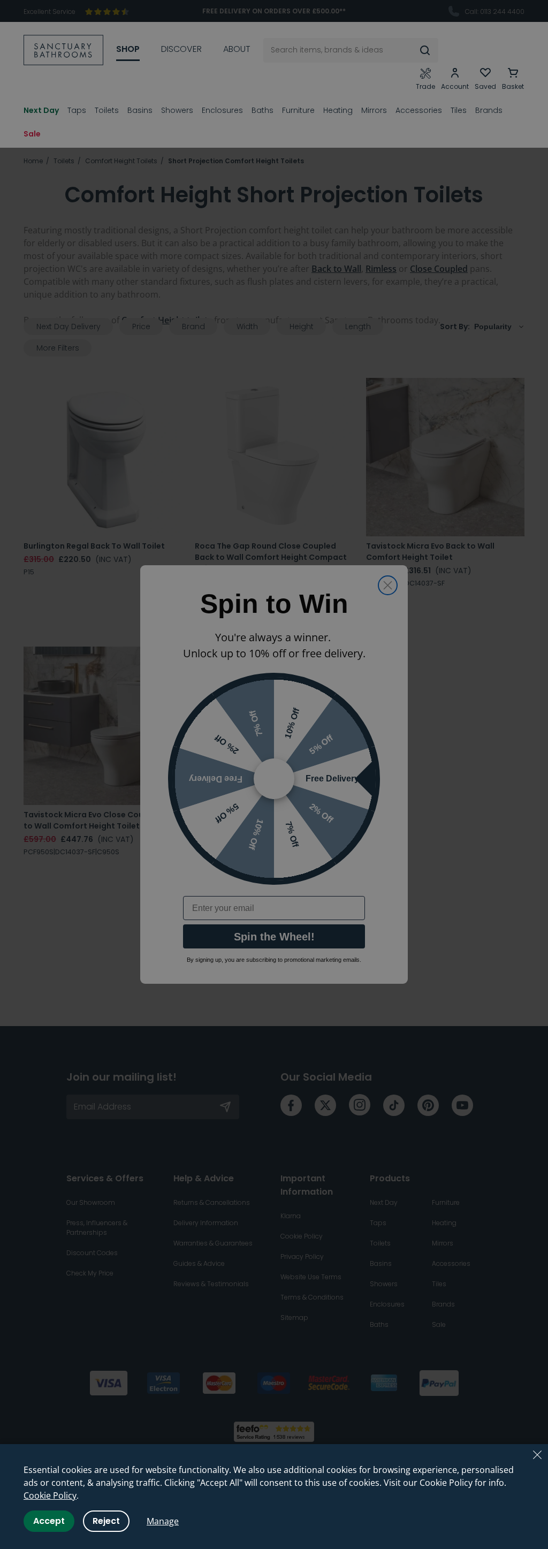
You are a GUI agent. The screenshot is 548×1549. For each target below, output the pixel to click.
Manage (163, 1521)
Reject (106, 1521)
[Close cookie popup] (537, 1455)
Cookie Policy (50, 1495)
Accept (49, 1521)
